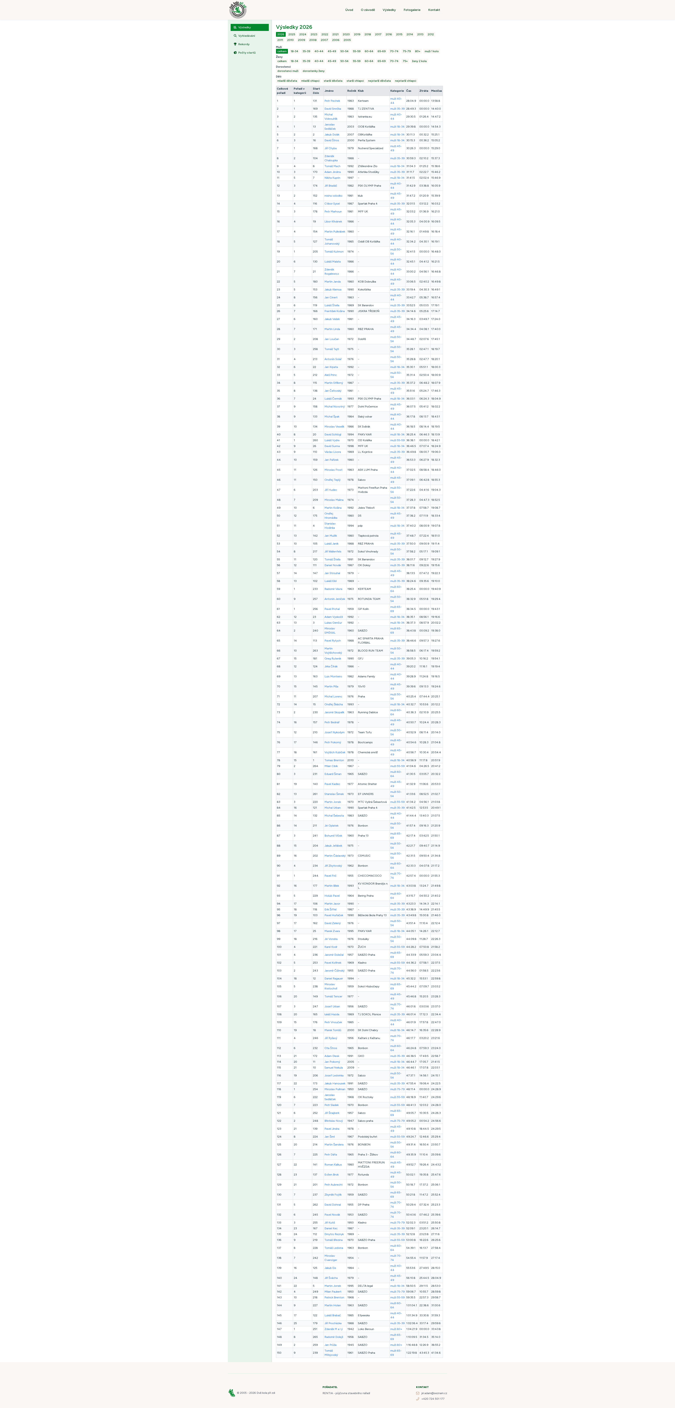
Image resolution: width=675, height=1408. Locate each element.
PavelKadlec (332, 784)
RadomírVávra (333, 589)
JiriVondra (331, 939)
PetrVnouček (333, 1022)
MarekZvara (332, 931)
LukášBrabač (332, 1315)
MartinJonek (332, 802)
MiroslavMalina (333, 499)
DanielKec (331, 1228)
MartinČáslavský (335, 855)
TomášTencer (333, 996)
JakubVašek (332, 319)
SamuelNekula (333, 1067)
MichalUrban (332, 807)
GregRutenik (332, 658)
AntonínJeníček (334, 599)
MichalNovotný (334, 406)
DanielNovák (332, 565)
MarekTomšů (332, 1030)
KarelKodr (330, 947)
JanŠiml (329, 1136)
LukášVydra (331, 440)
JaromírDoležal (333, 954)
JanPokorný (332, 1061)
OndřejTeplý (332, 479)
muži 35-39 (397, 108)
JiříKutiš (329, 1222)
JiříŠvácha (331, 1278)
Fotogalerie (412, 10)
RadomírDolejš (333, 1337)
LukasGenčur (333, 622)
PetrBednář (331, 722)
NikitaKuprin (332, 177)
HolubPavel (332, 895)
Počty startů (247, 52)
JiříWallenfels (332, 551)
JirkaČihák (331, 666)
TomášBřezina (333, 1240)
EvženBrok (331, 1174)
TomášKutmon (334, 251)
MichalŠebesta (334, 815)
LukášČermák (333, 398)
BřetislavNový (333, 1120)
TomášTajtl (331, 349)
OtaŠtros (330, 1048)
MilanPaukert (332, 1291)
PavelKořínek (332, 962)
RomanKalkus (333, 1164)
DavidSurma (332, 446)
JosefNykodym (334, 732)
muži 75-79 (397, 1089)
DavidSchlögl (332, 434)
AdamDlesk (331, 1056)
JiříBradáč (330, 185)
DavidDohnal (332, 1204)
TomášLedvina (333, 1248)
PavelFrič (330, 875)
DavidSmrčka (332, 108)
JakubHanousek (334, 1083)
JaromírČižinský (334, 970)
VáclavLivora (332, 452)
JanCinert (331, 297)
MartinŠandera (333, 1144)
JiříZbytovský (333, 865)
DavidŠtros (331, 140)
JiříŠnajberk (331, 1113)
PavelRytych (332, 640)
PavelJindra (331, 1128)
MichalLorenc (333, 696)
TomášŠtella (332, 559)
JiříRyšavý (330, 1038)
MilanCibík (331, 766)
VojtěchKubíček (334, 752)
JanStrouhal (332, 573)
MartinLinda (332, 329)
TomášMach (332, 166)
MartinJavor (332, 903)
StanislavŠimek (334, 794)
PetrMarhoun (333, 211)
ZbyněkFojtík (333, 1194)
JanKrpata (331, 367)
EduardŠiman (333, 774)
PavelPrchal (332, 609)
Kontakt (434, 10)
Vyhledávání (246, 35)
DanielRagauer (333, 978)
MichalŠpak (331, 416)
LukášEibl (330, 581)
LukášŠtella (331, 305)
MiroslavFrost (333, 469)
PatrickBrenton (334, 1297)
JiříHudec (330, 489)
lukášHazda (331, 1014)
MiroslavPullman (334, 1089)
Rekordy (244, 44)
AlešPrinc (330, 375)
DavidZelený (332, 923)
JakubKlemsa (332, 289)
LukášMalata (332, 261)
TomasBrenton (334, 760)
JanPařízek (331, 459)
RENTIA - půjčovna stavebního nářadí (346, 1393)
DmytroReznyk (334, 1234)
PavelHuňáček (333, 915)
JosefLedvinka (333, 1075)
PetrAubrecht (333, 1184)
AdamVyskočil (333, 617)
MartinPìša (331, 686)
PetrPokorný (332, 742)
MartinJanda (332, 281)
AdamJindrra (332, 172)
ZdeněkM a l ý (333, 1329)
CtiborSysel (332, 203)
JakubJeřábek (333, 845)
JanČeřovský (332, 390)
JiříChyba (330, 148)
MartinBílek (331, 885)
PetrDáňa (330, 1154)
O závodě (368, 10)
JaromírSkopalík (334, 712)
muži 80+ (396, 1329)
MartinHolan (332, 1305)
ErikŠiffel (330, 909)
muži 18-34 (397, 126)
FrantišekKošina (334, 311)
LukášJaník (331, 543)
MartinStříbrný (333, 382)
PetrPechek (332, 100)
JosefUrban (332, 1006)
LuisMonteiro (333, 676)
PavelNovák (332, 1214)
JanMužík (330, 535)
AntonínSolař (333, 359)
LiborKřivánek (333, 221)
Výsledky (389, 10)
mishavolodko (333, 195)
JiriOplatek (331, 825)
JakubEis (330, 1268)
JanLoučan (331, 339)
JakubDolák (331, 134)
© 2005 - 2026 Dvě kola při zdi (256, 1392)
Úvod (349, 10)
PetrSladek (331, 1105)
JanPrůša (330, 1344)
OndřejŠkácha (333, 704)
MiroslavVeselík (334, 426)
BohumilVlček (333, 835)
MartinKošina (333, 507)
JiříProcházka (333, 1323)
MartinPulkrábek (334, 231)
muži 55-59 (397, 440)
